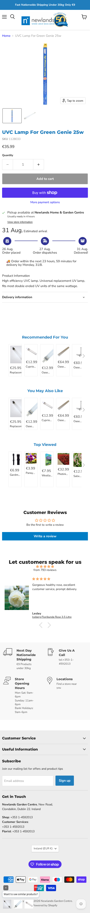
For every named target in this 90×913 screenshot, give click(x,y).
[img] (45, 566)
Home (6, 36)
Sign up (65, 780)
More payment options (45, 202)
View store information (20, 222)
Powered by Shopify (45, 905)
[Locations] (67, 695)
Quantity (7, 155)
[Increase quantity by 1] (38, 164)
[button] (12, 116)
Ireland (43, 848)
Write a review (45, 536)
